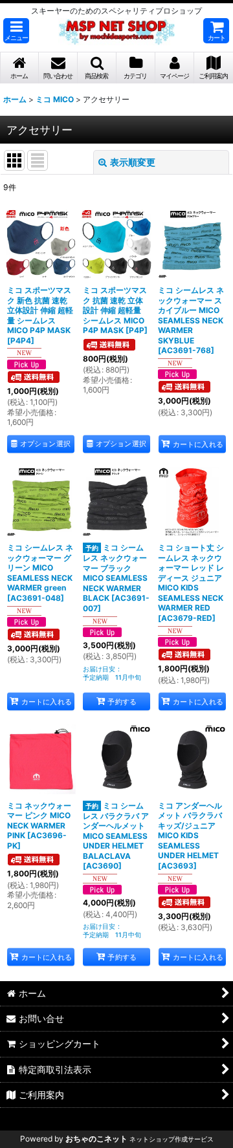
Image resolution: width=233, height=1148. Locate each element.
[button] (16, 30)
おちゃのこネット (96, 1138)
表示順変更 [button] (132, 162)
